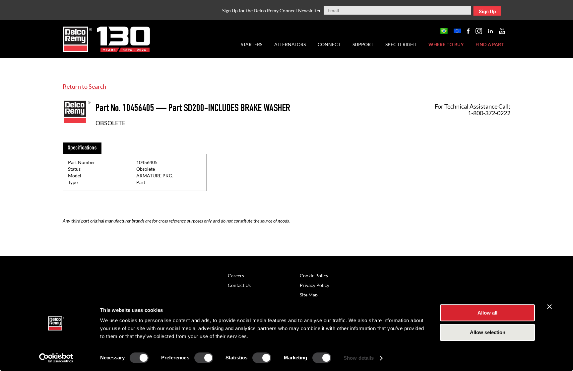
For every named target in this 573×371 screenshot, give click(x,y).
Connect (329, 44)
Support (362, 44)
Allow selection (487, 332)
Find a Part (490, 44)
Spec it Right (400, 44)
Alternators (290, 44)
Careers (236, 275)
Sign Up (487, 11)
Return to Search (84, 86)
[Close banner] (549, 306)
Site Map (309, 295)
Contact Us (239, 285)
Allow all (487, 313)
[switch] (203, 357)
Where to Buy (446, 44)
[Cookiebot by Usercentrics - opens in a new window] (56, 358)
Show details (359, 358)
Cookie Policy (314, 275)
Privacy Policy (314, 285)
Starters (251, 44)
